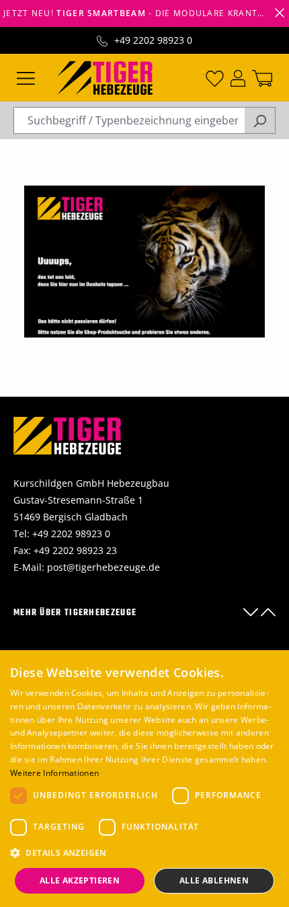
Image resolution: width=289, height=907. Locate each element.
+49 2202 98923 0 (153, 40)
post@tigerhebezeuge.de (103, 567)
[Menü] (25, 77)
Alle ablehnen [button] (214, 880)
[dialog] (144, 778)
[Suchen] (260, 120)
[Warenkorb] (262, 77)
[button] (144, 853)
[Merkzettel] (214, 77)
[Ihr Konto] (238, 77)
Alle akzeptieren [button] (80, 880)
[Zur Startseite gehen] (105, 76)
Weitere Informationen (54, 773)
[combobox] (129, 120)
